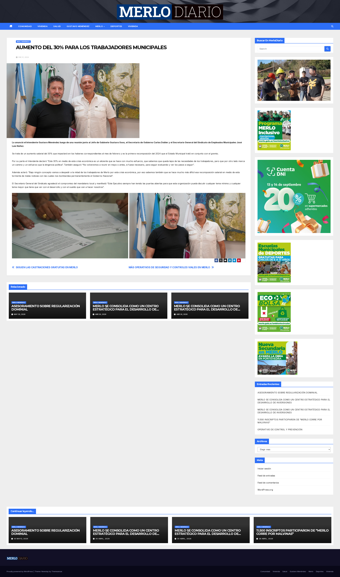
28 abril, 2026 (266, 539)
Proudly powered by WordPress (20, 571)
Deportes (116, 26)
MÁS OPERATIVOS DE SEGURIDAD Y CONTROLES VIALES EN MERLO (169, 267)
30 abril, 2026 (102, 539)
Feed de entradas (266, 475)
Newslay (44, 571)
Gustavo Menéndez (78, 26)
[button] (332, 26)
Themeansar (57, 571)
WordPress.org (265, 489)
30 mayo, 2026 (21, 539)
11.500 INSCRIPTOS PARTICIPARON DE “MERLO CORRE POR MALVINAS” (292, 532)
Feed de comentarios (268, 482)
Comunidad (25, 26)
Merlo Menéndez (23, 41)
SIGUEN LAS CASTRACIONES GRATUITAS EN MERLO (47, 267)
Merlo (99, 26)
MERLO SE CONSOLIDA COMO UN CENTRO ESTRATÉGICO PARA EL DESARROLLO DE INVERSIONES (126, 309)
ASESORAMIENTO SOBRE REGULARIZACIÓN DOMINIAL (45, 307)
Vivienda (43, 26)
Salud (57, 26)
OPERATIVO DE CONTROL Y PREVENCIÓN (280, 429)
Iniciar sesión (264, 468)
